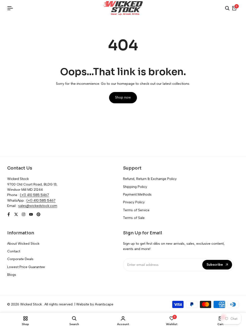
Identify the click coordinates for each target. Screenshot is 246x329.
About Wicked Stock (23, 244)
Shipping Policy (135, 187)
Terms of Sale (134, 218)
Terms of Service (136, 210)
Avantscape (104, 304)
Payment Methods (137, 194)
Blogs (11, 275)
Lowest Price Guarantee (26, 267)
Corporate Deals (20, 259)
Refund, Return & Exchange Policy (150, 179)
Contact (13, 251)
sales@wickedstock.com (37, 206)
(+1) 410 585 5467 (34, 195)
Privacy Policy (134, 202)
